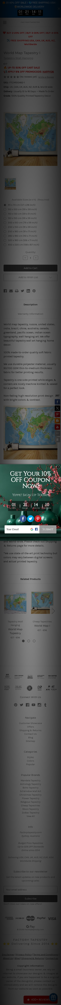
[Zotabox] (59, 537)
